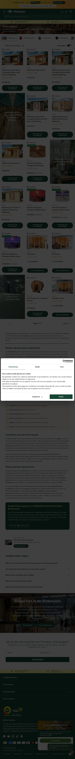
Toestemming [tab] (13, 367)
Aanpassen (36, 397)
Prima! (61, 397)
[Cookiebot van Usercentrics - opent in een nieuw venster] (64, 361)
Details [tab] (37, 367)
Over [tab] (62, 367)
